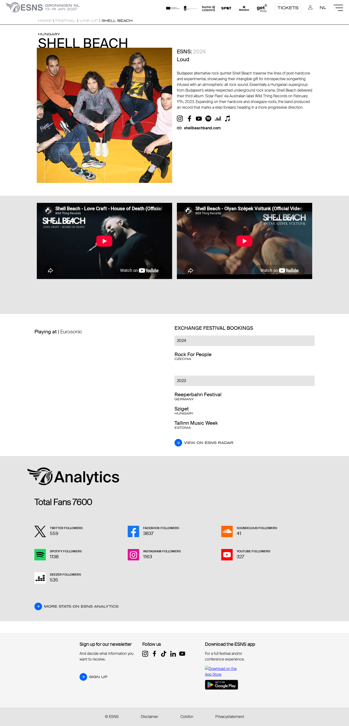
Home (45, 21)
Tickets (288, 7)
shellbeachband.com (202, 128)
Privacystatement (229, 716)
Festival (65, 21)
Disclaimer (149, 716)
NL (323, 7)
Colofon (186, 716)
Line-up (89, 21)
